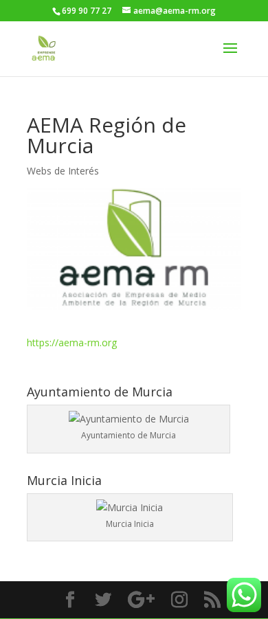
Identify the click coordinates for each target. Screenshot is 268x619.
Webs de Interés (63, 170)
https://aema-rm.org (72, 342)
